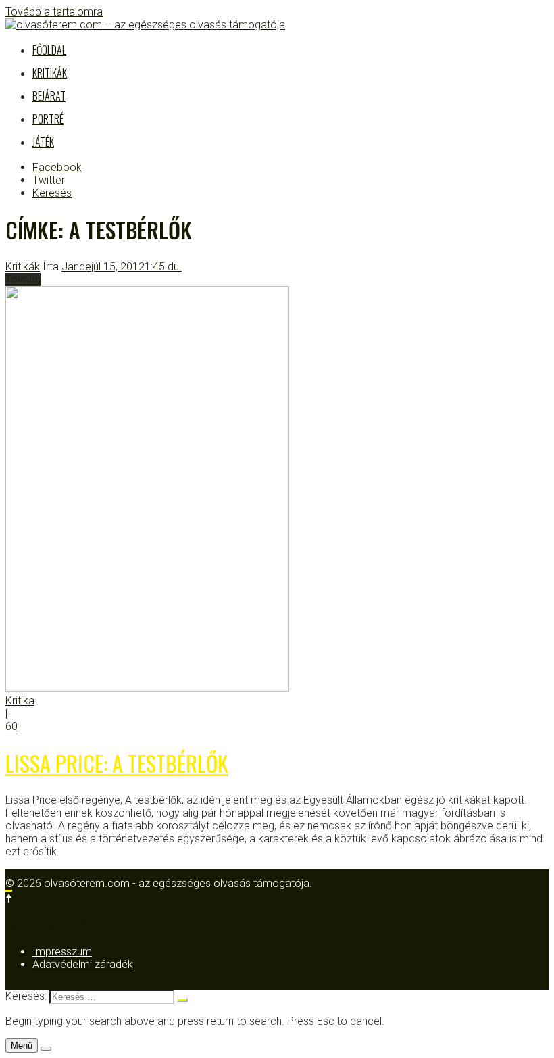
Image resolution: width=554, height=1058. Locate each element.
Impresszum (62, 951)
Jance (76, 266)
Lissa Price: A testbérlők (116, 763)
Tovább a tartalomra (54, 11)
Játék (43, 142)
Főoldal (49, 50)
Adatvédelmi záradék (82, 964)
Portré (48, 119)
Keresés (52, 193)
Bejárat (49, 96)
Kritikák (49, 73)
